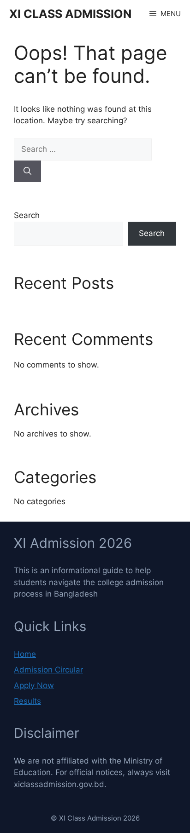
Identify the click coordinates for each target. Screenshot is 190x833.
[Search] (27, 172)
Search (27, 215)
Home (25, 654)
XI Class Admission (70, 14)
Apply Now (34, 685)
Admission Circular (48, 669)
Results (27, 701)
